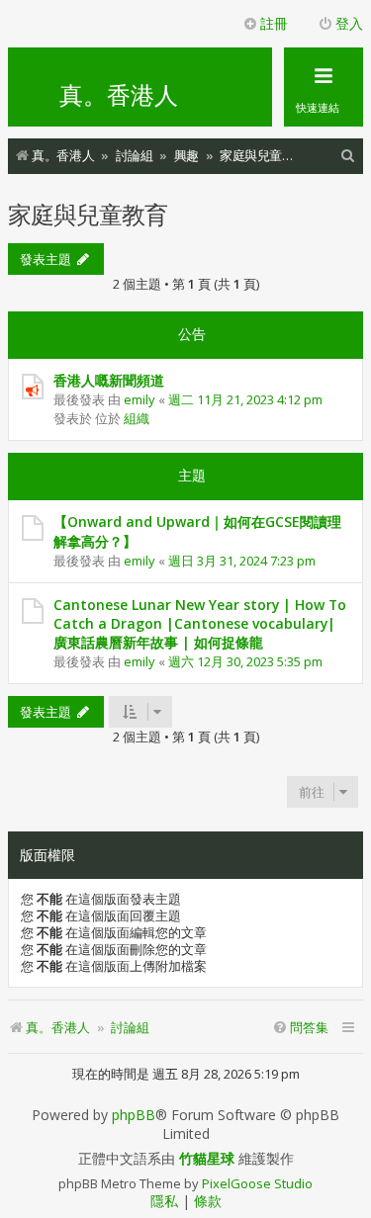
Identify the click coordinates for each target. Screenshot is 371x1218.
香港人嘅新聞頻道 (108, 380)
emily (139, 399)
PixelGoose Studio (257, 1183)
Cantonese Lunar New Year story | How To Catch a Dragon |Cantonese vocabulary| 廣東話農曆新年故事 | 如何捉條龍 (199, 623)
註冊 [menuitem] (274, 23)
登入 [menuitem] (349, 23)
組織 (136, 418)
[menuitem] (348, 155)
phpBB (133, 1115)
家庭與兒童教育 (87, 214)
